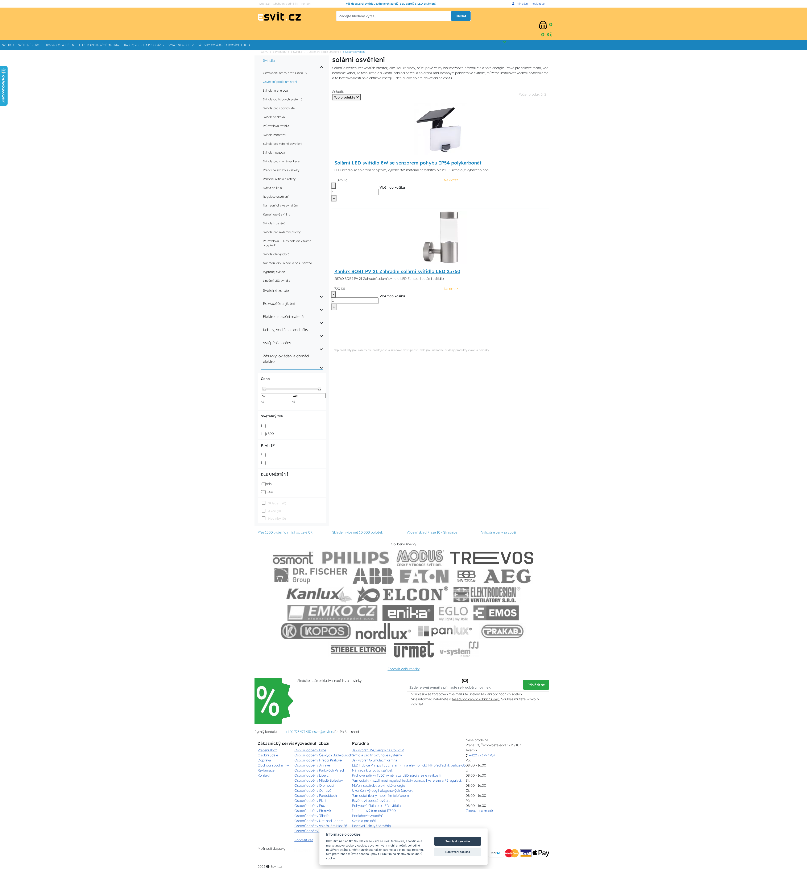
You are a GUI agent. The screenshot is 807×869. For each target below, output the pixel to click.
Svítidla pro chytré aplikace (281, 161)
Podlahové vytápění (367, 816)
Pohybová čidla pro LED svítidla (376, 805)
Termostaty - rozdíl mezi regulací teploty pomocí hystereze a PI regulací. (407, 780)
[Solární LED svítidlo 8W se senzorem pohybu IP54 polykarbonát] (440, 128)
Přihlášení (522, 3)
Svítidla (8, 45)
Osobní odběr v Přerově (312, 811)
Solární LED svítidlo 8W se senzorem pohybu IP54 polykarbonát (407, 163)
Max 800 (267, 433)
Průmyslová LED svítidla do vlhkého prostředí (287, 243)
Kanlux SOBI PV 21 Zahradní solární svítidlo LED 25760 (397, 271)
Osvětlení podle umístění (280, 82)
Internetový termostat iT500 (374, 811)
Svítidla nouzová (274, 152)
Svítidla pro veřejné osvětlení (282, 144)
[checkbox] (273, 518)
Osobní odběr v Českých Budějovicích (323, 755)
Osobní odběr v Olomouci (314, 785)
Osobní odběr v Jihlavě (312, 765)
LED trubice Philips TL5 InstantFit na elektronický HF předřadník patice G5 (409, 765)
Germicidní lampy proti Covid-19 (285, 73)
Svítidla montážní (274, 135)
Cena (265, 378)
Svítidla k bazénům (275, 223)
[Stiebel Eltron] (358, 649)
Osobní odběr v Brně (310, 750)
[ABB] (373, 576)
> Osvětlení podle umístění (323, 51)
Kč (262, 401)
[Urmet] (414, 649)
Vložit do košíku (392, 187)
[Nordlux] (383, 631)
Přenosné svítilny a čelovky (281, 170)
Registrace (538, 3)
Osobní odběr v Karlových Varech (319, 770)
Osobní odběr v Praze (310, 805)
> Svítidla (296, 51)
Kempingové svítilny (276, 214)
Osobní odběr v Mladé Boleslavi (319, 780)
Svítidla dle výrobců (276, 254)
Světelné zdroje (30, 45)
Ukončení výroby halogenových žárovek (382, 790)
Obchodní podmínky (285, 3)
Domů (264, 51)
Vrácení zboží (267, 750)
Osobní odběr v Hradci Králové (318, 760)
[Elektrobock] (466, 576)
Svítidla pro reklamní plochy (282, 232)
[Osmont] (293, 558)
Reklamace (266, 770)
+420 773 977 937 (298, 732)
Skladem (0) (277, 503)
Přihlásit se (536, 685)
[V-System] (459, 649)
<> (264, 389)
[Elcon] (402, 594)
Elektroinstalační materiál (99, 45)
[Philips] (356, 558)
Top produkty (345, 97)
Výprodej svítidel (274, 272)
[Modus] (420, 558)
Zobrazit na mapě (479, 811)
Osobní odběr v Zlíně (310, 831)
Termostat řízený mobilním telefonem (380, 795)
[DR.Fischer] (310, 576)
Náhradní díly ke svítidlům (280, 205)
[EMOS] (496, 613)
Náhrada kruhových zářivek (372, 770)
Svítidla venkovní (274, 117)
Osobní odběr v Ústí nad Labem (318, 821)
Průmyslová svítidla (276, 126)
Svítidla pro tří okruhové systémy (377, 755)
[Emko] (332, 613)
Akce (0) (274, 511)
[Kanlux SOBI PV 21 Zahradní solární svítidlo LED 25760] (440, 237)
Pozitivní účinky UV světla (371, 826)
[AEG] (508, 576)
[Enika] (408, 613)
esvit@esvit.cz (323, 732)
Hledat (461, 16)
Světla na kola (272, 188)
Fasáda (266, 484)
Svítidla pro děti (364, 821)
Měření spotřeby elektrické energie (378, 785)
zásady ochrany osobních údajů (476, 699)
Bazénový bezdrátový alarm (373, 800)
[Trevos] (492, 558)
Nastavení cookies (457, 851)
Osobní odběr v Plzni (310, 800)
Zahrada (267, 491)
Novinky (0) (277, 519)
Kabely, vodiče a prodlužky (144, 45)
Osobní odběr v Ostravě (312, 790)
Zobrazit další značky (403, 669)
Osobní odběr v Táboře (311, 816)
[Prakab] (502, 631)
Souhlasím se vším (457, 841)
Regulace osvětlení (276, 197)
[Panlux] (445, 631)
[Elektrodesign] (487, 594)
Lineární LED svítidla (276, 281)
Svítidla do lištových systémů (282, 99)
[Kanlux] (319, 594)
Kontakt (306, 3)
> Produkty (279, 51)
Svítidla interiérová (275, 90)
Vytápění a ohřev (181, 45)
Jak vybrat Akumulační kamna (374, 760)
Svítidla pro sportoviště (279, 108)
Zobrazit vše (303, 840)
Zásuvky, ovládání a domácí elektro (224, 45)
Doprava (264, 3)
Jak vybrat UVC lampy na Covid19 (378, 750)
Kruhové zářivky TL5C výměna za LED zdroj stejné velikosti (396, 775)
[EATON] (424, 576)
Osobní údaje (268, 755)
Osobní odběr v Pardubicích (315, 795)
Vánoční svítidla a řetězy (279, 179)
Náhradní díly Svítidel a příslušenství (287, 263)
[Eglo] (453, 613)
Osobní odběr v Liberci (311, 775)
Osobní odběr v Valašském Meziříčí (320, 826)
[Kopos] (316, 631)
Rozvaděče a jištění (60, 45)
